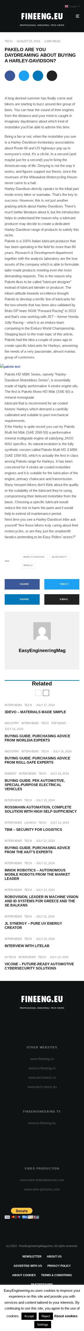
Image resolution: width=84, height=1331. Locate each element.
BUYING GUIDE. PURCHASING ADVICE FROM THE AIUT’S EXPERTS (37, 850)
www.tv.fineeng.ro (42, 1068)
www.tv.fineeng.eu (42, 1123)
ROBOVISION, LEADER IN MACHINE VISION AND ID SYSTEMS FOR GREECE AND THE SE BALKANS (41, 901)
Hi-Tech (10, 957)
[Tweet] (24, 75)
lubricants (60, 557)
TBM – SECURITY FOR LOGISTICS (33, 830)
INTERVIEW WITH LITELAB (27, 946)
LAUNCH (30, 822)
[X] (33, 1022)
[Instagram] (42, 1022)
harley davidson (35, 557)
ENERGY (11, 773)
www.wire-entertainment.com (42, 1180)
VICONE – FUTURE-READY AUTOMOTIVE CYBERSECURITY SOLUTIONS (39, 966)
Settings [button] (42, 1324)
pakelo (29, 565)
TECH (8, 41)
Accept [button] (29, 1316)
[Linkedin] (60, 1022)
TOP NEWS (58, 723)
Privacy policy (59, 1266)
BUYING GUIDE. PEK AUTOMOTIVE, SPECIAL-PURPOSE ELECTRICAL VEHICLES (35, 785)
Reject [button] (46, 1316)
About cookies (24, 1275)
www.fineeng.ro (42, 1059)
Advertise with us (28, 1266)
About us (54, 1256)
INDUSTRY (12, 723)
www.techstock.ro (42, 1077)
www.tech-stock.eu (42, 1087)
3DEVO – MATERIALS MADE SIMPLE (35, 712)
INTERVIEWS (13, 705)
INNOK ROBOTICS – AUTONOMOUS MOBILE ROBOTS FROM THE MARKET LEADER (37, 874)
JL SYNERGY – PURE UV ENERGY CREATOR (33, 925)
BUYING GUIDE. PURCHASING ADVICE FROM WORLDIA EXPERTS (37, 738)
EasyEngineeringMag (42, 650)
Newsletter (32, 1256)
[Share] (10, 75)
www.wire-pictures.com (42, 1189)
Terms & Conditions (56, 1275)
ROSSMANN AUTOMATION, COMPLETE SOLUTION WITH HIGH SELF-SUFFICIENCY (41, 809)
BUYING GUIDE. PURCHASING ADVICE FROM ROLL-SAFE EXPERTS (37, 760)
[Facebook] (23, 1022)
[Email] (52, 75)
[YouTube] (51, 1022)
